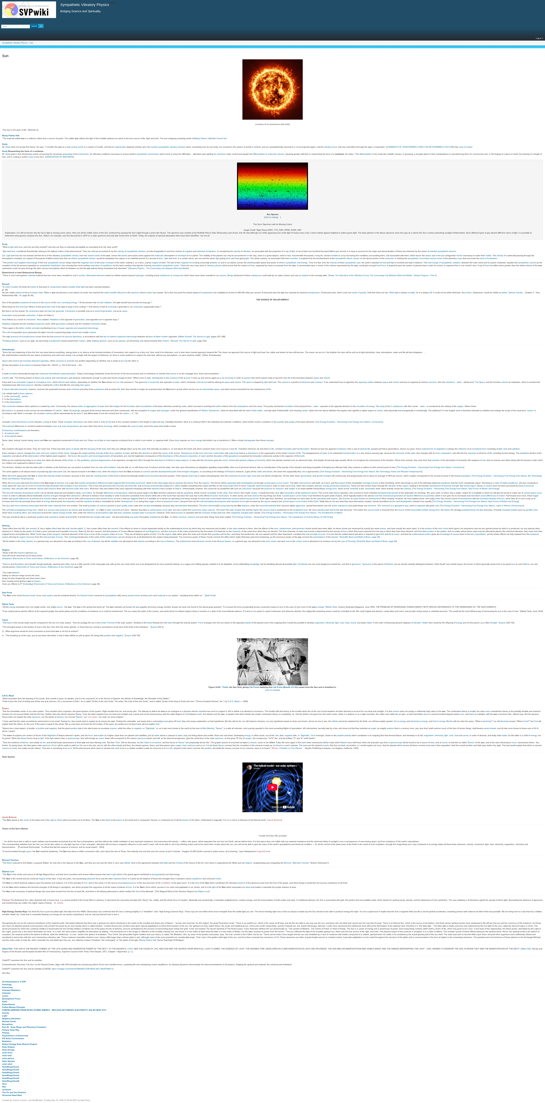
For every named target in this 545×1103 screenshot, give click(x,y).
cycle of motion (465, 147)
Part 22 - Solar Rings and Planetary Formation (24, 1027)
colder (259, 471)
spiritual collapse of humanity (252, 460)
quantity (280, 422)
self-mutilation (109, 467)
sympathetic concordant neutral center (425, 258)
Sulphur (248, 863)
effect (140, 460)
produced (151, 513)
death (38, 463)
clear (277, 493)
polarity (48, 378)
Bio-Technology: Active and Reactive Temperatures (399, 471)
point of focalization (488, 258)
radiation (516, 449)
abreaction (76, 496)
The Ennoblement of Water (329, 513)
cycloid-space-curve (158, 510)
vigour (473, 486)
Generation (7, 315)
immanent (156, 742)
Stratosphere (16, 402)
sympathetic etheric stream (347, 258)
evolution (294, 258)
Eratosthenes (8, 1004)
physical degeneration (101, 460)
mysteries (24, 302)
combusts (75, 389)
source (47, 302)
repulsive (118, 878)
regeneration (120, 147)
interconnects (305, 483)
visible (488, 255)
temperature (314, 292)
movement (140, 483)
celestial (31, 275)
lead (184, 745)
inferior (190, 483)
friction (460, 255)
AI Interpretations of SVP (14, 982)
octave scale (301, 541)
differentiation (259, 154)
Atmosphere (15, 399)
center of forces (108, 623)
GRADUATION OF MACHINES (59, 157)
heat (20, 247)
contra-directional (18, 422)
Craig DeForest (263, 851)
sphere (20, 453)
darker (269, 471)
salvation (436, 460)
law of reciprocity (151, 382)
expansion (39, 324)
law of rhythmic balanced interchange (120, 336)
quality (291, 422)
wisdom (390, 728)
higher (256, 510)
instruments (83, 154)
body (77, 440)
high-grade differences (19, 498)
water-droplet (235, 510)
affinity (127, 863)
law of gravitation (478, 534)
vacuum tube (53, 510)
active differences (488, 496)
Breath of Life (290, 687)
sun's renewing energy (67, 302)
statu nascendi (113, 510)
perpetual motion (32, 493)
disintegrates (158, 378)
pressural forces (251, 498)
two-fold (10, 493)
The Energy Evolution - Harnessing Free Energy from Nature (343, 422)
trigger (536, 496)
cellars (89, 493)
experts (334, 498)
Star (4, 1087)
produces (64, 510)
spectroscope (73, 738)
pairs (150, 336)
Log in (539, 38)
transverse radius (199, 510)
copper (178, 745)
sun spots (92, 717)
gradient (40, 517)
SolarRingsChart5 (10, 1078)
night (154, 422)
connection (11, 406)
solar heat (7, 1055)
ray (223, 378)
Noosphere (7, 1024)
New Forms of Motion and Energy (484, 488)
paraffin (529, 510)
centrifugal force (152, 531)
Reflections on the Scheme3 (56, 558)
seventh (33, 528)
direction (146, 453)
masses (280, 154)
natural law (234, 453)
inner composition (443, 453)
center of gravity (359, 292)
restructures (201, 382)
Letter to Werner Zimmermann (509, 505)
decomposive (220, 501)
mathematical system (421, 534)
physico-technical (526, 486)
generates (46, 307)
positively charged (131, 513)
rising (382, 406)
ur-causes (487, 486)
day (162, 422)
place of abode (72, 449)
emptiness (341, 449)
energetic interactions (73, 422)
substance (450, 382)
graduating (67, 154)
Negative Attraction (11, 1018)
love (513, 564)
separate (179, 483)
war (484, 460)
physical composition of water (192, 456)
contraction (113, 307)
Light (8, 255)
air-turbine (26, 365)
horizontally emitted (419, 510)
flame (27, 292)
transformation (302, 449)
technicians (224, 496)
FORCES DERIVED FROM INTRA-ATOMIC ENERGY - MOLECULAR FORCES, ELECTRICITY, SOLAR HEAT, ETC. (54, 1010)
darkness (306, 382)
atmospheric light (105, 513)
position (428, 528)
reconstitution (146, 406)
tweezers (156, 488)
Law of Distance (167, 541)
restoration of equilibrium (101, 265)
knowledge (445, 534)
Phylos (5, 708)
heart (9, 623)
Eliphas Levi (8, 871)
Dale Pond (7, 592)
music (120, 534)
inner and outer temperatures (66, 426)
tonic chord (443, 528)
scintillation (166, 883)
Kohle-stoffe (256, 410)
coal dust (182, 517)
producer (268, 488)
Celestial (6, 993)
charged (97, 517)
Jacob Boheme (9, 817)
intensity (99, 453)
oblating (95, 341)
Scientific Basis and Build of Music (355, 537)
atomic (124, 255)
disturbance (253, 453)
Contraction (70, 311)
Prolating (7, 341)
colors (101, 738)
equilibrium (446, 483)
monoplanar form (43, 382)
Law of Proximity (348, 541)
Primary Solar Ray (10, 1030)
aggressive (300, 505)
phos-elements (210, 505)
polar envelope (107, 262)
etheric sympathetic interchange (293, 262)
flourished (34, 483)
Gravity (5, 1013)
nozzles (154, 476)
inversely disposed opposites (36, 361)
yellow (504, 292)
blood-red (474, 510)
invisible (334, 255)
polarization (70, 373)
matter (369, 623)
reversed (484, 498)
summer (146, 471)
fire (69, 721)
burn (123, 361)
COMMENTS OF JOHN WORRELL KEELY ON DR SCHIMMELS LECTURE (420, 147)
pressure (15, 336)
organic (168, 534)
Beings (230, 275)
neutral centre (77, 147)
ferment (60, 483)
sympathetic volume (527, 262)
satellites (115, 541)
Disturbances (187, 453)
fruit (13, 483)
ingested (421, 505)
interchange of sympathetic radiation (444, 262)
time (161, 258)
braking (17, 513)
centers (82, 341)
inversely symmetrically (126, 486)
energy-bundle (65, 513)
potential (10, 426)
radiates (73, 382)
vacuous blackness (73, 336)
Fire (85, 883)
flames (79, 717)
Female (179, 863)
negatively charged (239, 513)
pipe (8, 517)
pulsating (466, 510)
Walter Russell (185, 336)
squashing (188, 493)
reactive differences (415, 496)
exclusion (206, 513)
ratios (235, 528)
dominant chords (203, 541)
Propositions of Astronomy (15, 1035)
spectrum (135, 292)
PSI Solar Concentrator (13, 1038)
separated (231, 483)
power (60, 471)
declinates (54, 486)
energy (230, 378)
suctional (235, 498)
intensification (55, 373)
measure (52, 488)
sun (35, 553)
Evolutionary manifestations (14, 430)
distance (115, 471)
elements (24, 505)
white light (80, 287)
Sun (31, 43)
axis (23, 486)
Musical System (224, 541)
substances (165, 275)
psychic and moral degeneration (95, 456)
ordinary (407, 488)
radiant (55, 513)
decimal (69, 488)
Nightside (150, 728)
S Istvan (6, 900)
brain (86, 534)
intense (75, 510)
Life (3, 393)
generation (107, 311)
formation (131, 406)
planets (122, 341)
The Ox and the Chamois (14, 1092)
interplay (18, 493)
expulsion (88, 501)
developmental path (167, 471)
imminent (372, 505)
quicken (247, 378)
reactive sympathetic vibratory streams (168, 147)
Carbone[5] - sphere (19, 396)
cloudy (254, 493)
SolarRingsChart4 (10, 1075)
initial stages (163, 483)
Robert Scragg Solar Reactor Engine (19, 1044)
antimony (191, 745)
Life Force (254, 687)
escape (147, 505)
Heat (4, 319)
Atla (204, 728)
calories (40, 488)
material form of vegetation (434, 449)
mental (232, 460)
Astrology (7, 984)
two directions (81, 486)
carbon (59, 410)
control (213, 498)
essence (241, 883)
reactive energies (50, 496)
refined (236, 493)
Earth (217, 406)
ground (187, 378)
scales (76, 488)
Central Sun (221, 138)
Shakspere (7, 558)
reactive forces (106, 498)
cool (84, 493)
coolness (174, 378)
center (26, 820)
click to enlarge (271, 217)
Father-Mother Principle (13, 1007)
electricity (330, 623)
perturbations (319, 537)
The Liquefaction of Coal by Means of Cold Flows (310, 517)
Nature (38, 378)
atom (150, 595)
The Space (480, 382)
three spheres (26, 393)
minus (17, 505)
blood (149, 623)
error (70, 748)
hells (104, 742)
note (288, 541)
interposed (36, 513)
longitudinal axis (300, 510)
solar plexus (8, 1058)
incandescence (28, 336)
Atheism (389, 564)
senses (82, 275)
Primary (5, 1033)
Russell (5, 284)
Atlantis (210, 728)
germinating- (306, 476)
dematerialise (181, 505)
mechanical (388, 496)
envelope (182, 255)
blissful (148, 496)
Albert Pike (7, 949)
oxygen (460, 406)
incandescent (54, 341)
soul (85, 440)
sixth (67, 528)
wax (535, 510)
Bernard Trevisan (10, 860)
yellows (18, 292)
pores (147, 476)
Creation (15, 287)
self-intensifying (207, 501)
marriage (366, 483)
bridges (116, 406)
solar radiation (105, 302)
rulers (86, 488)
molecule (161, 595)
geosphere (233, 456)
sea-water (134, 517)
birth (382, 534)
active (215, 496)
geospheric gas (401, 505)
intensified (475, 496)
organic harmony (26, 537)
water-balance (182, 460)
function (346, 498)
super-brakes (359, 498)
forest (74, 456)
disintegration (406, 501)
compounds (178, 275)
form (31, 486)
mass (30, 157)
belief (524, 564)
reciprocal (43, 373)
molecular (272, 154)
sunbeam (6, 1089)
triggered (117, 483)
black (471, 714)
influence (91, 513)
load (182, 498)
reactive (82, 483)
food (293, 486)
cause (124, 311)
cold (8, 332)
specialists (321, 498)
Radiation (54, 319)
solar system (47, 595)
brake (202, 498)
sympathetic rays (352, 262)
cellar (225, 493)
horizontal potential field (270, 505)
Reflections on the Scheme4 (78, 584)
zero (462, 714)
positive (107, 635)
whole (66, 453)
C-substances (397, 406)
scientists (6, 488)
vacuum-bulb (269, 510)
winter (40, 476)
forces (501, 498)
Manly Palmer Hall (10, 135)
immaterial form (479, 449)
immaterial (11, 436)
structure (433, 382)
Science (6, 564)
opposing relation (366, 382)
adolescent (306, 493)
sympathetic (111, 595)
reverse (255, 496)
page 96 (392, 541)
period (314, 493)
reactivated (370, 488)
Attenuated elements (95, 275)
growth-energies (323, 476)
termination (290, 493)
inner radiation (115, 453)
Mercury (287, 863)
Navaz (219, 728)
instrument (246, 488)
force (171, 486)
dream (254, 742)
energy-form (331, 488)
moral (225, 460)
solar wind (7, 1064)
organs (405, 486)
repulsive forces (238, 501)
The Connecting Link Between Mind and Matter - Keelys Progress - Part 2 (403, 275)
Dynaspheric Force (11, 999)
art (158, 498)
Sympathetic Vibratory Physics (15, 43)
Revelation (19, 564)
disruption (218, 456)
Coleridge (28, 584)
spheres (15, 341)
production (233, 476)
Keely (5, 144)
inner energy (196, 440)
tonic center (271, 541)
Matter (425, 623)
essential (354, 488)
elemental (226, 498)
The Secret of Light (201, 336)
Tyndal (38, 534)
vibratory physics (214, 265)
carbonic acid (193, 517)
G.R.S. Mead (8, 696)
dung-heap (228, 486)
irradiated (153, 517)
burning (23, 307)
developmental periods (388, 493)
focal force (381, 265)
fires (18, 307)
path (170, 510)
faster (222, 510)
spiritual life (365, 449)
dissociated (34, 505)
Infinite (335, 721)
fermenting (130, 483)
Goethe (5, 378)
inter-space (85, 385)
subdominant (285, 528)
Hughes (6, 550)
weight (85, 453)
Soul (138, 891)
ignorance (356, 564)
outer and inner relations (47, 453)
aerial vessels (490, 728)
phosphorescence (128, 883)
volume (74, 332)
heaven (20, 553)
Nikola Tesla (8, 604)
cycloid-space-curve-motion (276, 483)
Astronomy (7, 987)
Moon (9, 863)
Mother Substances (210, 410)
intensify (18, 501)
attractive (91, 878)
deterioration (33, 456)
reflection (462, 449)
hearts (326, 745)
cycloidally (211, 493)
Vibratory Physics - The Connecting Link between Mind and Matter (158, 268)
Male (166, 863)
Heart (59, 820)
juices (17, 483)
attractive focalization (206, 251)
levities (227, 534)
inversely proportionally (152, 486)
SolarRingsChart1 (10, 1067)
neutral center (94, 255)
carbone (49, 413)
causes (456, 534)
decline (392, 501)
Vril (277, 937)
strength (455, 486)
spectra (60, 717)
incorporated (225, 505)
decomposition (69, 501)
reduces (211, 510)
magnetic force (87, 262)
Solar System (27, 541)
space (25, 332)
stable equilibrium (510, 483)
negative (188, 251)
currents (30, 422)
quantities (92, 505)
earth (199, 714)
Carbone (9, 410)
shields (514, 510)
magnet (155, 262)
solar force (7, 1052)
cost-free (378, 496)
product (341, 483)
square (267, 501)
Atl (535, 728)
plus (8, 505)
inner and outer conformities (211, 453)
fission (35, 292)
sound (353, 623)
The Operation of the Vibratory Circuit (352, 275)
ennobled (13, 373)
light (12, 247)
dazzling (86, 510)
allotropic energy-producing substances (332, 486)
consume (60, 361)
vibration (247, 251)
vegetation (6, 456)
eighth (80, 528)
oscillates (68, 486)
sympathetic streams (136, 251)
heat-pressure (27, 385)
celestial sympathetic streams (443, 251)
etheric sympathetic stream (83, 258)
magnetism (320, 623)
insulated (506, 510)
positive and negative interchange (22, 262)
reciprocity (192, 476)
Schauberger (8, 349)
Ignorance (367, 564)
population (466, 476)
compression (55, 287)
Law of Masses (93, 541)
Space (5, 361)
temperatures (90, 498)
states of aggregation (87, 406)
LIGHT (130, 949)
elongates (194, 471)
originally (251, 486)
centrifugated (247, 483)
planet (37, 440)
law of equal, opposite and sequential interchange (76, 328)
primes (186, 528)
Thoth (225, 687)
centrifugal (73, 537)
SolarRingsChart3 (10, 1072)
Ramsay (6, 525)
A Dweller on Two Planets (290, 748)
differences (103, 483)
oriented (52, 517)
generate (60, 311)
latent (108, 874)
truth (170, 748)
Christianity (303, 564)
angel (373, 728)
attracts (61, 382)
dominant (300, 528)
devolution (208, 460)
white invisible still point (114, 292)
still (430, 292)
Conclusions (377, 422)
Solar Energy (8, 1050)
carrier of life (167, 453)
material (10, 433)
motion (33, 287)
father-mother (162, 336)
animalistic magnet (24, 382)
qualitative (524, 453)
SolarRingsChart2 (10, 1070)
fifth (23, 528)
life (289, 378)
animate (70, 361)
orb (303, 471)
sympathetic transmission (147, 154)
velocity (120, 251)
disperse (246, 505)
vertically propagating (15, 510)
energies (270, 440)
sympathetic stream (69, 255)
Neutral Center (29, 595)
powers (119, 820)
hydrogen (140, 275)
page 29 (375, 537)
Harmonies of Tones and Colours (28, 558)
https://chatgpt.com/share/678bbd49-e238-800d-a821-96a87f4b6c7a (83, 969)
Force (200, 623)
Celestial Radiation (11, 990)
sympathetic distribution (50, 265)
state (41, 292)
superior (205, 483)
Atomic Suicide (516, 292)
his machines (220, 154)
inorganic (56, 534)
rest (109, 422)
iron (55, 745)
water (177, 382)
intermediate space (211, 389)
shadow (305, 275)
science (35, 302)
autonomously (263, 486)
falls (243, 510)
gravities (216, 534)
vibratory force (330, 147)
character (400, 453)
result (97, 311)
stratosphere (243, 406)
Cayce (5, 620)
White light (394, 292)
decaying (91, 449)
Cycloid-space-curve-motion (294, 496)
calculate (20, 488)
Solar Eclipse (8, 1047)
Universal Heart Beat (12, 1095)
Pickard (230, 471)
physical (447, 486)
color (342, 623)
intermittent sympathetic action (165, 265)
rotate (4, 486)
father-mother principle (29, 328)
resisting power (100, 476)
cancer (173, 373)
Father (147, 742)
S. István (58, 903)
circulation (288, 406)
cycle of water (137, 426)
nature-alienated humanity (15, 389)
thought (493, 623)
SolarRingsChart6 (10, 1081)
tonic (276, 528)
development (435, 486)
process (374, 483)
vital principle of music (316, 534)
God (7, 287)
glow (482, 510)
